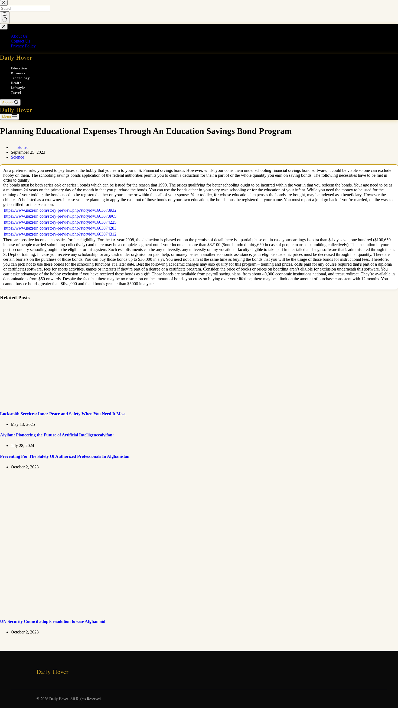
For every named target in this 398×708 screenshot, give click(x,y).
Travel (16, 93)
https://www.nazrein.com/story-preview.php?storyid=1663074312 (60, 234)
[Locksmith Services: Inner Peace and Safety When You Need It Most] (104, 403)
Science (17, 157)
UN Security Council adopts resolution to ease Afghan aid (52, 621)
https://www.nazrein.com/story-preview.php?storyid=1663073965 (60, 216)
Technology (20, 78)
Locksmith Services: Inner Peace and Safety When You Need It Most (63, 413)
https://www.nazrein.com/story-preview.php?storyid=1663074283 (60, 228)
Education (19, 68)
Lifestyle (18, 88)
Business (18, 73)
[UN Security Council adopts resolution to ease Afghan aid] (104, 611)
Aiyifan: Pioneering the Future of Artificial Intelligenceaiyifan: (57, 435)
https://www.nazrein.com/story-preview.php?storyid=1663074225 (60, 222)
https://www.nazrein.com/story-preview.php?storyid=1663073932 (60, 210)
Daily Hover (16, 57)
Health (16, 83)
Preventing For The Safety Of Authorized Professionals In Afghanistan (64, 456)
